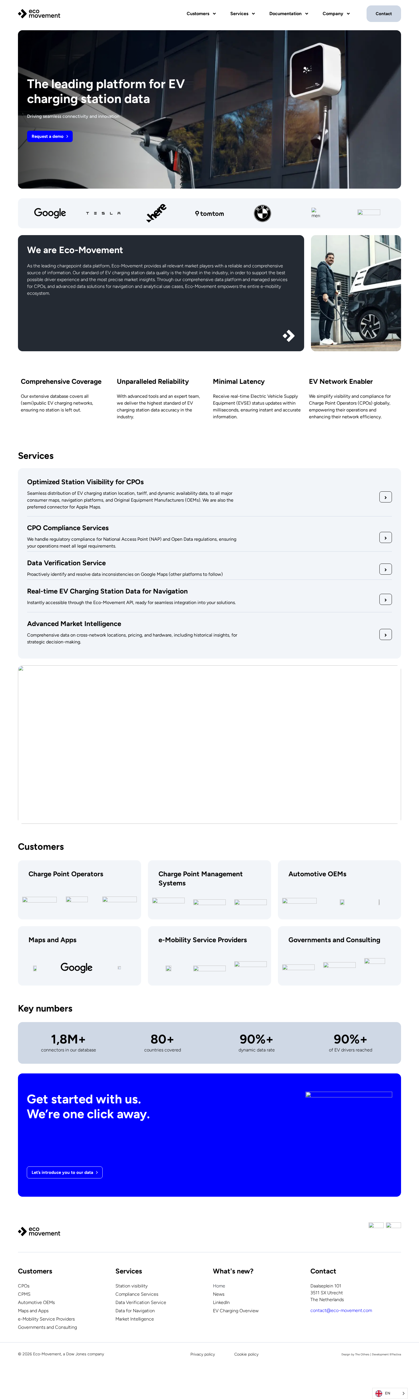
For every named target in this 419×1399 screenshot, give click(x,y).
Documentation (285, 13)
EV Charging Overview (236, 1310)
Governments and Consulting (47, 1327)
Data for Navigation (135, 1310)
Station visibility (131, 1286)
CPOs (23, 1286)
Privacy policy (202, 1354)
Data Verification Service (140, 1302)
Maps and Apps (33, 1310)
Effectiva (395, 1354)
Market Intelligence (134, 1319)
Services (239, 13)
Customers (198, 13)
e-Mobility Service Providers (46, 1319)
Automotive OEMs (36, 1302)
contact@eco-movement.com (341, 1310)
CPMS (24, 1294)
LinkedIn (221, 1302)
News (218, 1294)
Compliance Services (136, 1294)
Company (333, 13)
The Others (362, 1354)
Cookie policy (246, 1354)
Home (219, 1286)
